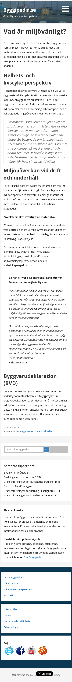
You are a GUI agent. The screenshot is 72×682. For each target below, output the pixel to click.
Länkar (8, 615)
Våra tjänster (11, 583)
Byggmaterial (27, 431)
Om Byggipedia (33, 557)
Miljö (49, 431)
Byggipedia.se (19, 9)
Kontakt (8, 595)
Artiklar (18, 427)
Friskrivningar (11, 627)
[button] (66, 6)
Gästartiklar (10, 609)
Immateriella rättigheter (17, 621)
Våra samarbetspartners (18, 589)
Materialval (40, 431)
